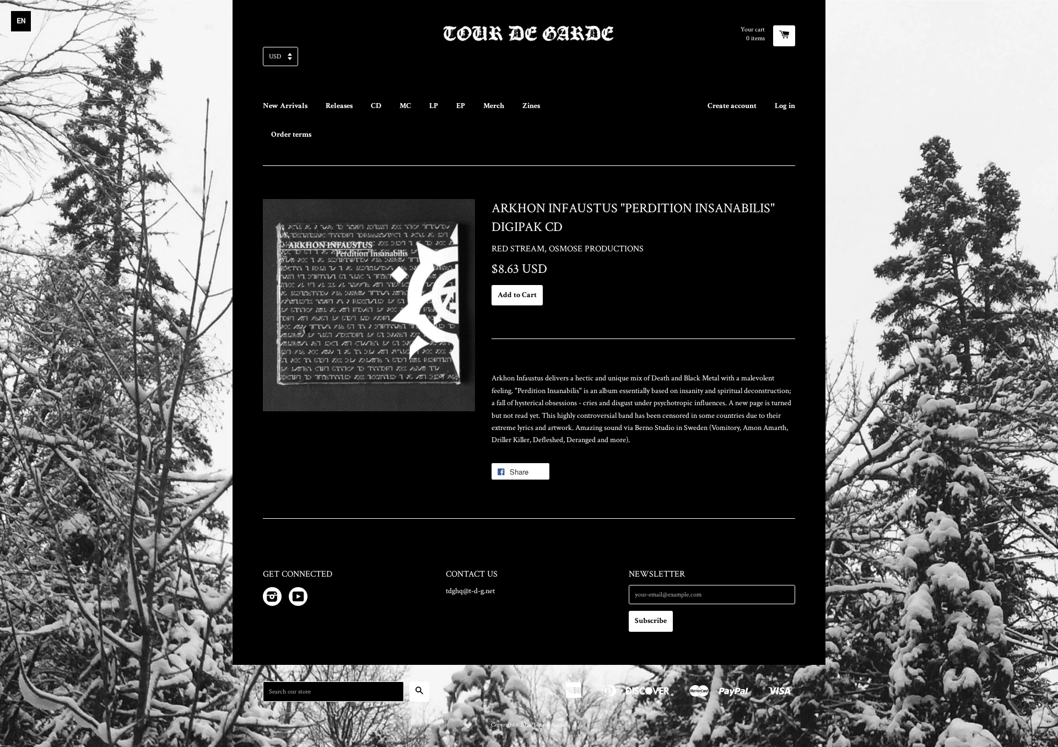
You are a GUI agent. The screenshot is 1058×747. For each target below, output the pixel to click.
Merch (493, 106)
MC (405, 106)
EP (460, 106)
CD (376, 106)
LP (433, 106)
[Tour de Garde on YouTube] (298, 599)
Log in (785, 106)
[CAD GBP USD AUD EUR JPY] (529, 60)
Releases (339, 106)
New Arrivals (285, 106)
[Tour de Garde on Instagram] (272, 599)
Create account (732, 106)
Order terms (291, 134)
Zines (531, 106)
